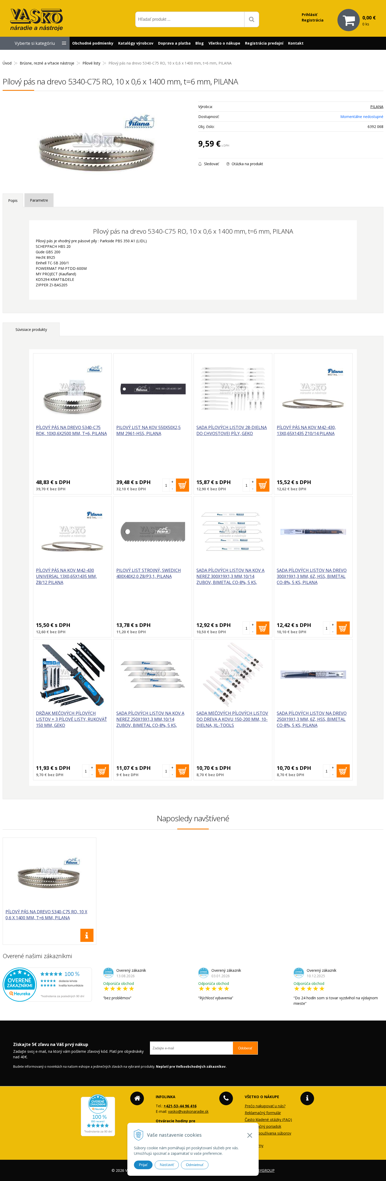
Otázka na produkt (247, 163)
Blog (199, 43)
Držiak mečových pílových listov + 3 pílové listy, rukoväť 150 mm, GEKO (71, 719)
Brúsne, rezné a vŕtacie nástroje (47, 63)
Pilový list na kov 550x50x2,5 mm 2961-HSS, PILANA (148, 430)
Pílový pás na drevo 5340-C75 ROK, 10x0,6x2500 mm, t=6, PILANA (71, 430)
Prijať (143, 1165)
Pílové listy (91, 63)
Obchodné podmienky (92, 43)
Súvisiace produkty (31, 329)
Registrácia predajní (264, 43)
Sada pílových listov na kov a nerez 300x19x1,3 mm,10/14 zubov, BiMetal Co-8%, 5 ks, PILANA (230, 579)
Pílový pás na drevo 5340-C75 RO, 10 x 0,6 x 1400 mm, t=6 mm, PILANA (46, 915)
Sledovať (211, 163)
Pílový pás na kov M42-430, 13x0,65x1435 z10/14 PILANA (306, 430)
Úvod (7, 63)
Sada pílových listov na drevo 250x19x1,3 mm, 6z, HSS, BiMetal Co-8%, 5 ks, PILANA (312, 719)
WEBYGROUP (263, 1170)
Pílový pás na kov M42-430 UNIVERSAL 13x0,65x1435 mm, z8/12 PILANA (66, 576)
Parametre (39, 200)
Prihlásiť (309, 14)
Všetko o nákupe (224, 43)
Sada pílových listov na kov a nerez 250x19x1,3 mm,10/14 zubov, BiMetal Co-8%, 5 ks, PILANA (150, 722)
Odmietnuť (195, 1165)
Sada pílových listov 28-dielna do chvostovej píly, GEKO (231, 430)
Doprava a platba (174, 43)
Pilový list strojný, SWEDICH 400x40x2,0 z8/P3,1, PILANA (148, 573)
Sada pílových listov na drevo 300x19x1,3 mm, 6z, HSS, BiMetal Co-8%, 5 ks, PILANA (312, 576)
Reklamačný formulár (263, 1112)
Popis (13, 200)
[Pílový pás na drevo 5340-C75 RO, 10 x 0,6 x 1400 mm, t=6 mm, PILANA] (98, 143)
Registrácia (313, 20)
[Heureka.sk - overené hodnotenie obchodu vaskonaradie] (47, 998)
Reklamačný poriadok (263, 1126)
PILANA (376, 106)
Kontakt (296, 43)
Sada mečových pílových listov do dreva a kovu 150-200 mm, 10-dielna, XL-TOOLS (232, 719)
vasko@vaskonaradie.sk (188, 1111)
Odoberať (245, 1048)
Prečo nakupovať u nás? (265, 1105)
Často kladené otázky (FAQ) (268, 1119)
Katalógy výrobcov (135, 43)
